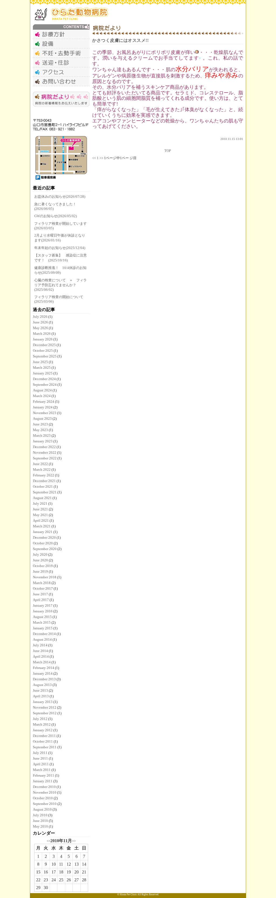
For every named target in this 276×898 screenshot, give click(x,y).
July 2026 (40, 317)
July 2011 (40, 753)
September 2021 (45, 492)
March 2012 (42, 724)
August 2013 (42, 685)
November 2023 (44, 413)
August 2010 (42, 809)
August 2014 (42, 639)
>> (74, 841)
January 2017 (43, 605)
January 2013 (43, 702)
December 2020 (44, 537)
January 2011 (43, 781)
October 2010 (43, 798)
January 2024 (43, 407)
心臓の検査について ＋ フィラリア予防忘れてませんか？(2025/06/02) (60, 285)
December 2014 (44, 634)
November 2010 (44, 792)
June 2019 (40, 571)
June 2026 (40, 322)
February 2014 (43, 668)
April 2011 (41, 764)
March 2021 (42, 526)
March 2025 (42, 368)
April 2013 (41, 696)
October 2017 (43, 588)
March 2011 (42, 770)
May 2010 (40, 826)
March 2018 (42, 583)
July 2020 (40, 554)
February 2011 (43, 775)
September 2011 (45, 747)
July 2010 (40, 815)
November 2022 (44, 452)
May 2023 (40, 430)
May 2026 (40, 328)
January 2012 (43, 730)
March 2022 (42, 469)
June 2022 (40, 464)
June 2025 (40, 362)
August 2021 (42, 498)
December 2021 (44, 481)
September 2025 (45, 356)
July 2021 (40, 503)
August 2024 (42, 390)
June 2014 (40, 651)
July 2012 (40, 719)
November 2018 (44, 577)
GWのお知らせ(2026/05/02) (55, 216)
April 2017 (41, 600)
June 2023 (40, 424)
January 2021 (43, 532)
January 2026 (43, 339)
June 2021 (40, 509)
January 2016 (43, 611)
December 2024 (44, 379)
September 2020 (45, 549)
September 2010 (45, 804)
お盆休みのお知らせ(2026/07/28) (59, 196)
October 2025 (43, 351)
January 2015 (43, 628)
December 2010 (44, 787)
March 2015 (42, 622)
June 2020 (40, 560)
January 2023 (43, 441)
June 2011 (40, 758)
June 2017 (40, 594)
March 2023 (42, 435)
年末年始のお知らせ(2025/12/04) (59, 248)
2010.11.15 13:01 (231, 139)
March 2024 (42, 396)
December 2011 (44, 736)
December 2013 (44, 679)
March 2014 (42, 662)
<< (48, 841)
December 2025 (44, 345)
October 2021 (43, 486)
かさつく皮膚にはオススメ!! (120, 40)
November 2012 (44, 707)
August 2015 (42, 617)
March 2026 (42, 334)
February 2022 (43, 475)
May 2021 (40, 515)
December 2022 (44, 447)
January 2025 (43, 373)
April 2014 (41, 656)
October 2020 (43, 543)
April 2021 (41, 520)
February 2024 (43, 402)
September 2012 (45, 713)
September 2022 (45, 458)
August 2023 (42, 418)
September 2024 (45, 385)
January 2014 (43, 673)
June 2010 (40, 821)
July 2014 (40, 645)
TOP (167, 151)
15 (38, 872)
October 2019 (43, 566)
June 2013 (40, 690)
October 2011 (43, 741)
